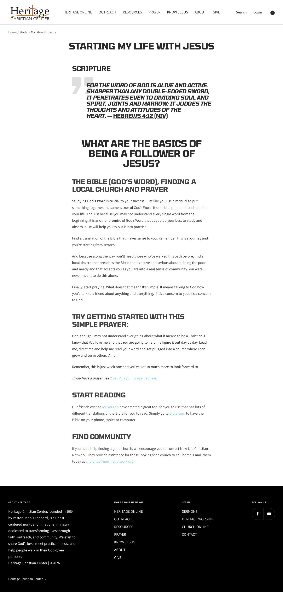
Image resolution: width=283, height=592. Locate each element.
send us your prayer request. (135, 378)
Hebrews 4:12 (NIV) (140, 115)
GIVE (216, 12)
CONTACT (189, 534)
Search (241, 12)
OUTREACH (107, 12)
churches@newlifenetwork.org (109, 461)
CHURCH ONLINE (195, 526)
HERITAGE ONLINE (77, 12)
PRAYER (154, 12)
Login (257, 12)
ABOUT (200, 12)
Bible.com (177, 413)
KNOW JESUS (177, 12)
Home (12, 32)
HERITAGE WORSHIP (197, 519)
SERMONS (190, 511)
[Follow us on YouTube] (269, 514)
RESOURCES (132, 12)
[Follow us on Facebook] (257, 514)
